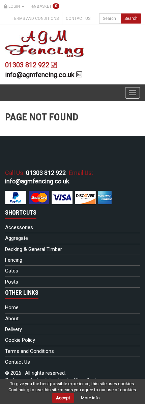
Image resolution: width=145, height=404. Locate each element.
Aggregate (16, 238)
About (12, 319)
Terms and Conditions (35, 18)
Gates (11, 271)
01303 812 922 (28, 65)
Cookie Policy (20, 340)
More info (90, 397)
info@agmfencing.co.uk (40, 75)
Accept (63, 397)
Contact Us (78, 18)
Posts (11, 282)
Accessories (19, 227)
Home (12, 307)
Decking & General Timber (33, 249)
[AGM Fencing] (44, 43)
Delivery (13, 329)
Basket (46, 6)
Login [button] (14, 6)
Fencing (13, 260)
